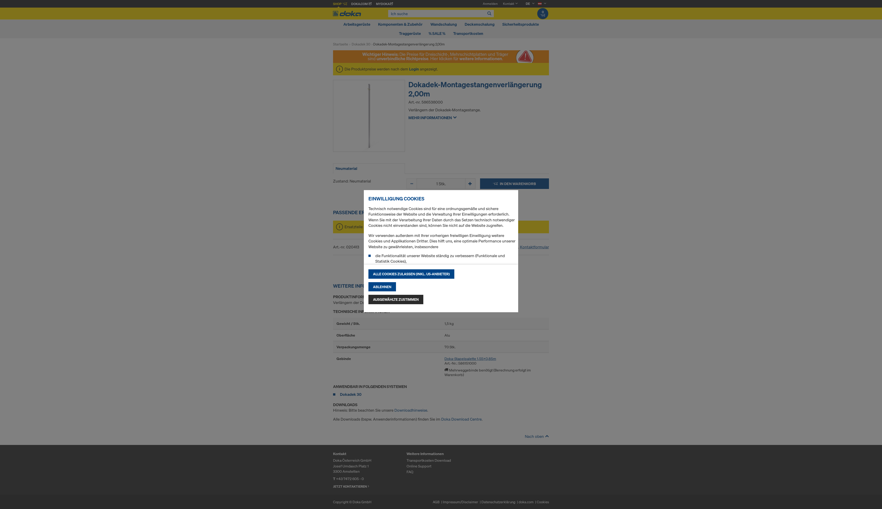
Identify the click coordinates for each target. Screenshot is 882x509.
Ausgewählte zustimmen (396, 299)
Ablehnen (382, 286)
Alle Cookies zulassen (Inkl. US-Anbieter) (411, 274)
